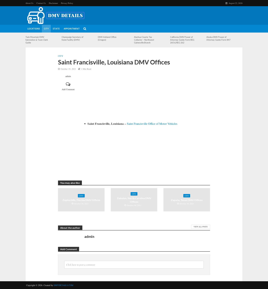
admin (68, 76)
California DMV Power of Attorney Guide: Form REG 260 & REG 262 (182, 40)
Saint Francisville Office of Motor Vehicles (152, 124)
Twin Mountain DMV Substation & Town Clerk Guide (36, 40)
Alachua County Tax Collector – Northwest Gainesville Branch (144, 40)
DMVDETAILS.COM (63, 285)
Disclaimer (53, 3)
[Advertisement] (147, 98)
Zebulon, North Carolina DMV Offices (134, 200)
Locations (33, 28)
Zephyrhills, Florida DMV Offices (81, 200)
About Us (29, 3)
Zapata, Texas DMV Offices (187, 200)
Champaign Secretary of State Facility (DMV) (72, 38)
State (56, 28)
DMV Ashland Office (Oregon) (107, 38)
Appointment (72, 28)
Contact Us (41, 3)
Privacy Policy (67, 3)
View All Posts (201, 226)
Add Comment (68, 89)
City (46, 28)
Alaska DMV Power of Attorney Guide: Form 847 (218, 38)
